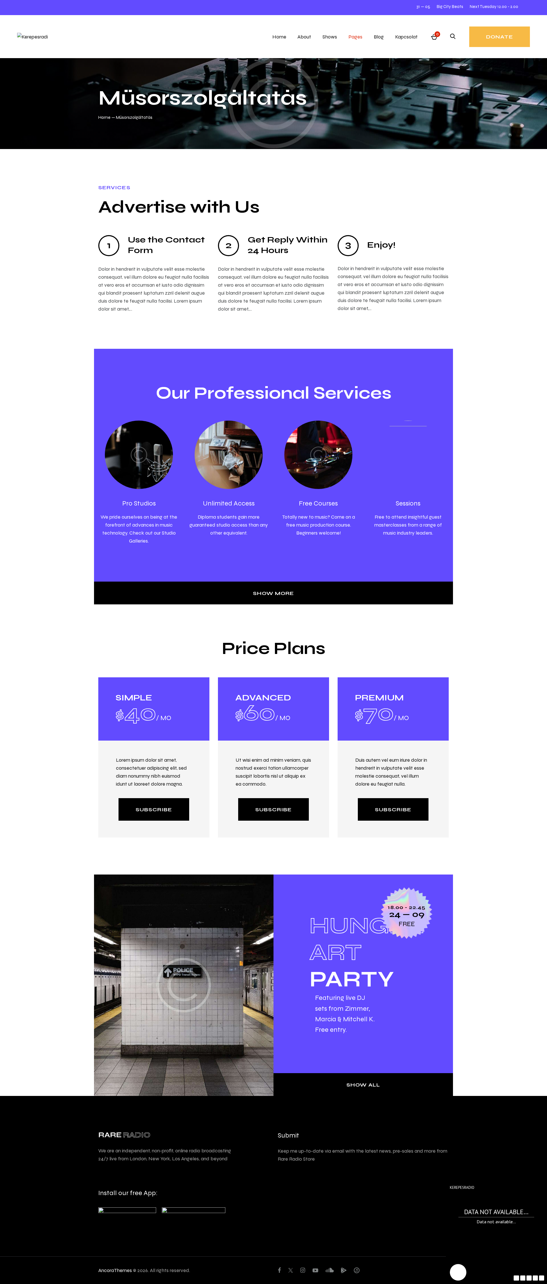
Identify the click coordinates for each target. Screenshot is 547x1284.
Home (104, 117)
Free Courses (318, 503)
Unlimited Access (229, 503)
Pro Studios (139, 503)
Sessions (408, 503)
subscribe (154, 809)
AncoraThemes (115, 1270)
